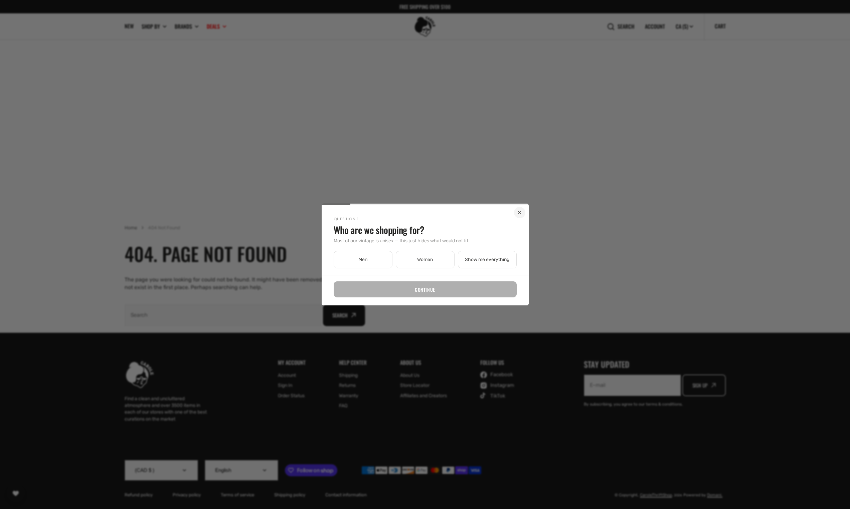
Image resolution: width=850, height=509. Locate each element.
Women (425, 259)
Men (362, 259)
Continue (425, 289)
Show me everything (487, 259)
